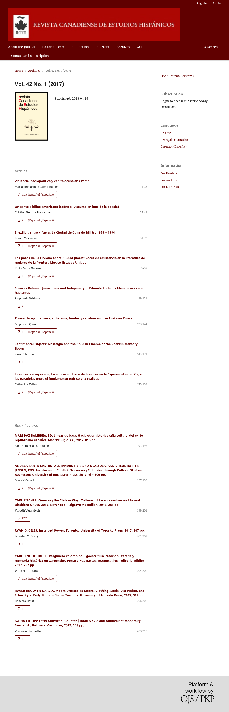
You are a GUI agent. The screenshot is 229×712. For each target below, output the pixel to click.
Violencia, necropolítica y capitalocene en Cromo (52, 181)
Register (202, 3)
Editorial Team (53, 47)
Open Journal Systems (177, 76)
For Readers (169, 173)
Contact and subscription (30, 56)
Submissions (81, 47)
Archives (123, 47)
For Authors (169, 180)
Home (19, 71)
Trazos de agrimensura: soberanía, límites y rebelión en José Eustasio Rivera (73, 318)
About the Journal (21, 47)
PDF (24, 306)
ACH (140, 47)
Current (103, 47)
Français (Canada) (174, 140)
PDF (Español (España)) (37, 194)
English (166, 133)
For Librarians (170, 187)
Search (212, 47)
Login (217, 3)
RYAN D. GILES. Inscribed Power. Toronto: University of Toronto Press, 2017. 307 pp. (80, 530)
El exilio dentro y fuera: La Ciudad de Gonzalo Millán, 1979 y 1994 (65, 232)
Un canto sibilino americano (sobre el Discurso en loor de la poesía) (67, 207)
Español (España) (174, 146)
